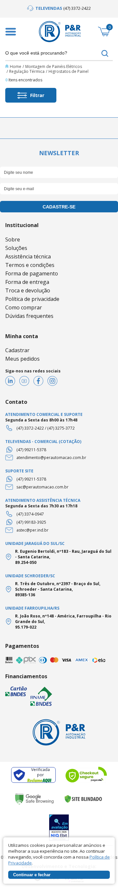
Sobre (12, 239)
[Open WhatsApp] (101, 870)
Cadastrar (17, 350)
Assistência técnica (28, 256)
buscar (105, 53)
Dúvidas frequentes (29, 316)
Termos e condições (29, 265)
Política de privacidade (32, 299)
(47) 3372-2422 (30, 428)
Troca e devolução (27, 290)
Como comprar (23, 307)
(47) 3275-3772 (61, 428)
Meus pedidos (22, 358)
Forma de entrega (27, 282)
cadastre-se (59, 206)
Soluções (16, 248)
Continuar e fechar (31, 874)
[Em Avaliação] (59, 827)
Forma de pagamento (31, 273)
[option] (59, 8)
